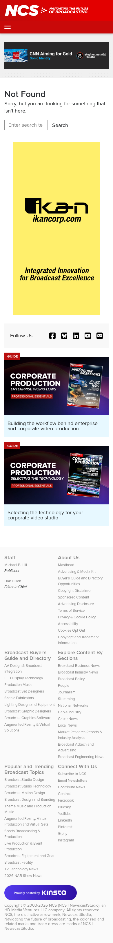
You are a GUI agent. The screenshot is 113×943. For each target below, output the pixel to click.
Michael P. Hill (15, 565)
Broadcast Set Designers (24, 691)
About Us (69, 557)
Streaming (66, 698)
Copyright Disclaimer (75, 590)
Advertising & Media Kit (77, 571)
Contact (64, 793)
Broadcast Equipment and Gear (29, 855)
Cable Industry (69, 712)
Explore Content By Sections (80, 655)
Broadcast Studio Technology (27, 786)
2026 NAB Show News (23, 875)
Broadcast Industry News (78, 672)
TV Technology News (21, 869)
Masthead (66, 565)
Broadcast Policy (71, 679)
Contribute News (71, 787)
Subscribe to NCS (72, 774)
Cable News (68, 718)
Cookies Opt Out (71, 630)
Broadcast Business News (79, 665)
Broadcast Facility (18, 862)
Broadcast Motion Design (24, 793)
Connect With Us (77, 766)
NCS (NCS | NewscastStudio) (74, 905)
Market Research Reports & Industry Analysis (80, 734)
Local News (67, 725)
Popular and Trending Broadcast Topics (29, 769)
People (63, 685)
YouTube (64, 813)
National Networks (73, 705)
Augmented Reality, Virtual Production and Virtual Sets (26, 821)
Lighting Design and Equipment (29, 704)
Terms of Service (71, 610)
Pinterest (65, 827)
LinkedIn (65, 820)
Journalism (67, 692)
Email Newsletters (72, 780)
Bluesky (64, 807)
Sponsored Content (73, 597)
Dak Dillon (12, 581)
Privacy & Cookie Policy (77, 617)
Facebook (66, 800)
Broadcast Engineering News (81, 756)
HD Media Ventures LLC (25, 910)
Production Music (18, 684)
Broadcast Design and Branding (29, 799)
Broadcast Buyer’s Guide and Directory (27, 655)
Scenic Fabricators (19, 698)
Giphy (62, 833)
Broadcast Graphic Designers (27, 711)
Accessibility (68, 623)
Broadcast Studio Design (24, 779)
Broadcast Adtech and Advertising (76, 747)
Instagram (66, 840)
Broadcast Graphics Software (27, 718)
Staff (10, 557)
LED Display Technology (23, 678)
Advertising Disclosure (76, 604)
